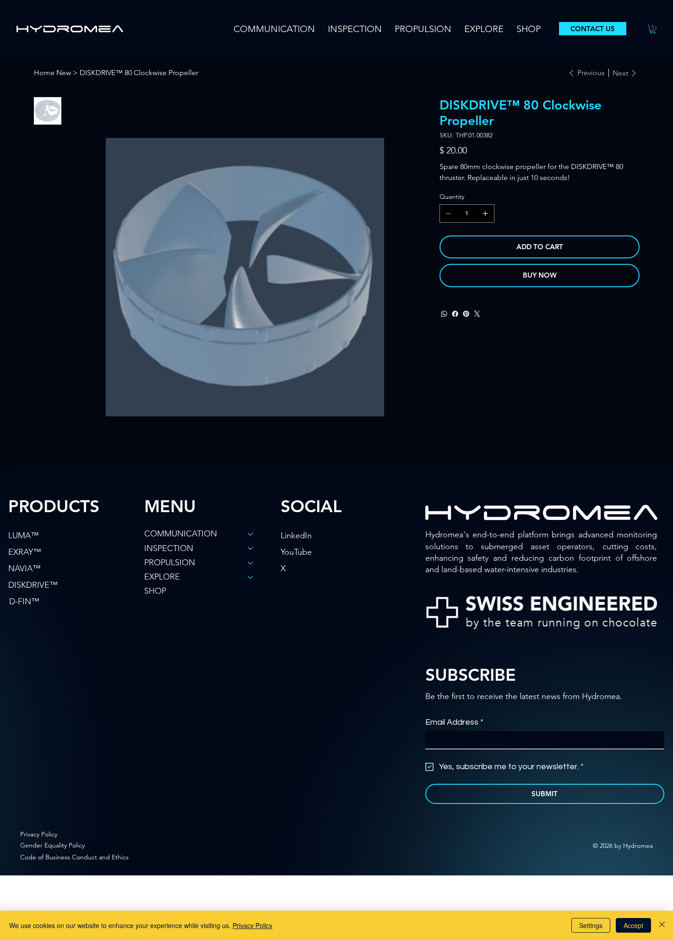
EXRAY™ (24, 552)
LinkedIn (296, 535)
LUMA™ (23, 535)
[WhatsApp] (444, 313)
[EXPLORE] (250, 577)
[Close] (662, 925)
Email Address (454, 722)
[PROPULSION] (250, 563)
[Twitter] (477, 313)
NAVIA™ (24, 568)
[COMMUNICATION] (250, 534)
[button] (274, 28)
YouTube (296, 552)
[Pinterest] (466, 313)
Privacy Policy (38, 834)
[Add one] (485, 213)
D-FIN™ (24, 601)
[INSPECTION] (250, 548)
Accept (633, 925)
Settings (590, 925)
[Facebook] (455, 313)
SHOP (155, 591)
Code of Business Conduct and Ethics (74, 857)
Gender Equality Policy (52, 845)
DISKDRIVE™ (33, 585)
